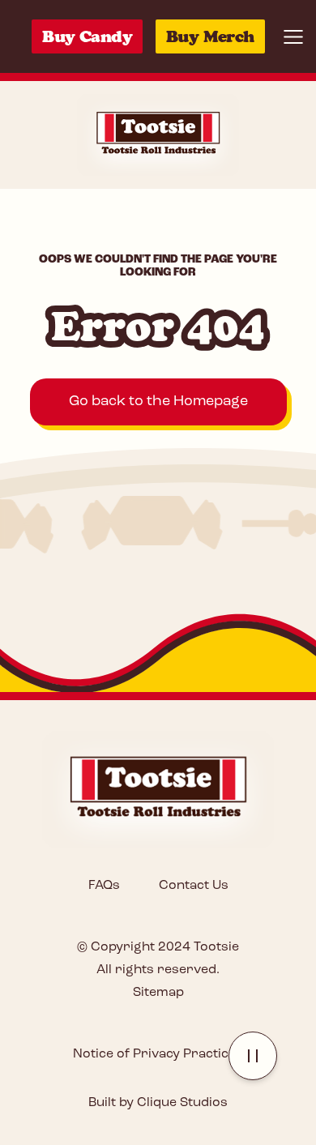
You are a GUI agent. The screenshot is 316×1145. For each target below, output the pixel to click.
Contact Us (193, 885)
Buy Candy (87, 36)
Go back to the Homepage (158, 402)
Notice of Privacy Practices (158, 1054)
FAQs (104, 885)
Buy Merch (210, 36)
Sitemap (158, 992)
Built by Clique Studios (158, 1102)
